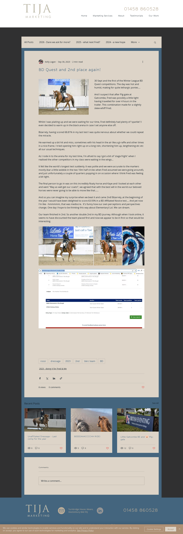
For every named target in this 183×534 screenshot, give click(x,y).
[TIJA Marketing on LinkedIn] (100, 510)
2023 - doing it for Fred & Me (53, 368)
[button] (155, 42)
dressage (55, 361)
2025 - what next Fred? (88, 42)
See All (155, 403)
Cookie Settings (154, 529)
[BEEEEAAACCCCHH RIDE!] (91, 420)
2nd (77, 361)
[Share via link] (61, 378)
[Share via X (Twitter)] (47, 378)
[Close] (179, 529)
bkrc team (89, 361)
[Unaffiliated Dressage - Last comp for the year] (45, 420)
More (134, 42)
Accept (171, 529)
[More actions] (142, 61)
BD (101, 361)
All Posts (28, 42)
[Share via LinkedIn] (54, 378)
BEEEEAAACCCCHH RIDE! (87, 436)
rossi (43, 361)
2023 (67, 361)
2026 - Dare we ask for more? (54, 42)
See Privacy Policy (85, 530)
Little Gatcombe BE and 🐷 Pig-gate (137, 438)
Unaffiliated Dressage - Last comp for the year (42, 437)
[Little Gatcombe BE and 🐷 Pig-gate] (138, 420)
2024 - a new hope (115, 42)
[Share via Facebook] (40, 378)
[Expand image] (66, 245)
